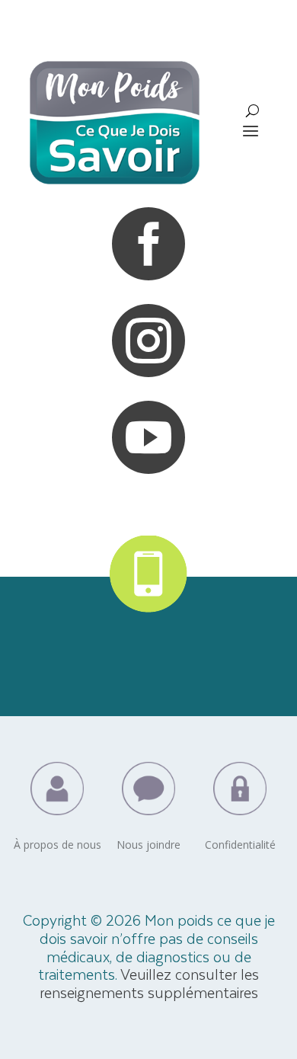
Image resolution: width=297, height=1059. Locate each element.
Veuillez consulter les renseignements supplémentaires (150, 983)
